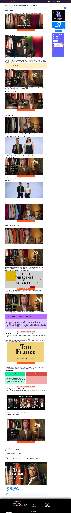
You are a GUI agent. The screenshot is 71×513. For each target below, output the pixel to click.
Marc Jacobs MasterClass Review (12, 487)
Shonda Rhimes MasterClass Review (12, 490)
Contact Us (58, 1)
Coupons (53, 1)
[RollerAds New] (58, 15)
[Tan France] (24, 21)
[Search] (65, 8)
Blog (45, 1)
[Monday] (58, 45)
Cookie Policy (47, 503)
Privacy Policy (47, 505)
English (8, 512)
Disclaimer (46, 504)
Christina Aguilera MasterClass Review (13, 489)
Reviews (49, 1)
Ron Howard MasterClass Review (12, 488)
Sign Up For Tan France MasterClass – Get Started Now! (26, 30)
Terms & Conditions (48, 506)
